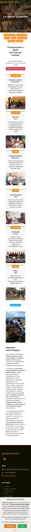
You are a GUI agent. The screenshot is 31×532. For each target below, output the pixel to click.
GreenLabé (11, 41)
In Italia (5, 493)
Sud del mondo (11, 21)
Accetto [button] (22, 526)
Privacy (27, 522)
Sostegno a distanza (9, 489)
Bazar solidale (7, 496)
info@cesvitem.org (10, 476)
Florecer (7, 38)
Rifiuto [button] (15, 530)
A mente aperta (22, 38)
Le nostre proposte (9, 35)
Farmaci (13, 38)
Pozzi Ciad (20, 41)
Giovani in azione (22, 35)
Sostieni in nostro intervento (15, 68)
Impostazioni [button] (10, 526)
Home (4, 21)
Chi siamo (6, 486)
